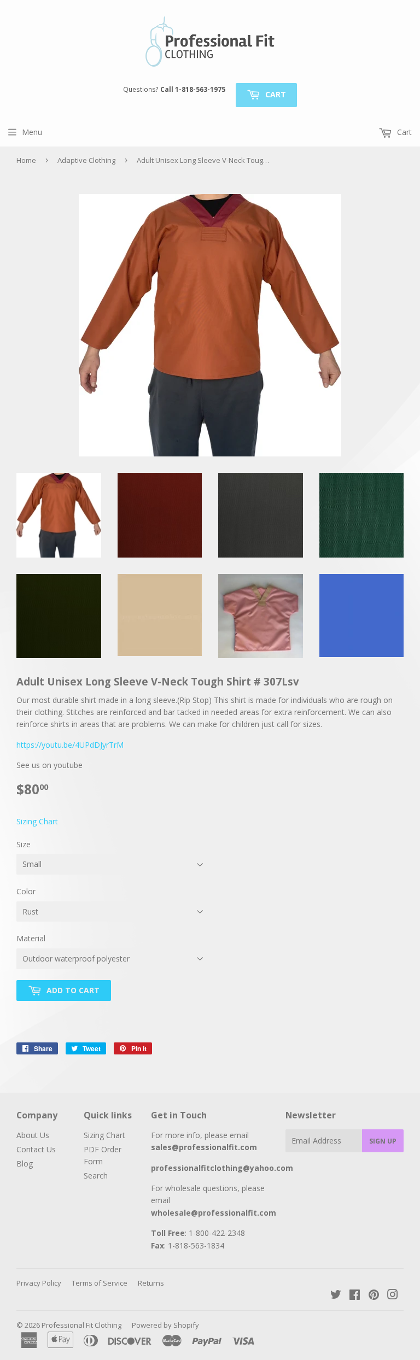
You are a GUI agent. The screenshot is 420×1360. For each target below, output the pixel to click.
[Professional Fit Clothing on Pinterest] (374, 1296)
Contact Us (36, 1149)
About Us (32, 1135)
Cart (274, 94)
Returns (151, 1283)
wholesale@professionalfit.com (213, 1212)
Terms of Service (99, 1283)
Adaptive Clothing (86, 160)
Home (26, 160)
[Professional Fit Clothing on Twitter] (335, 1296)
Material (30, 938)
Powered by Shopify (165, 1325)
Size (23, 844)
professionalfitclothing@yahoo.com (222, 1168)
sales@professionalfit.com (204, 1147)
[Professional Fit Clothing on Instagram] (392, 1296)
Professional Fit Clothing (81, 1325)
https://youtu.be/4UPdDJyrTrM (70, 745)
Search (96, 1175)
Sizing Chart (37, 821)
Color (26, 891)
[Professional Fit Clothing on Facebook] (354, 1296)
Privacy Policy (38, 1283)
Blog (24, 1163)
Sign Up (382, 1141)
